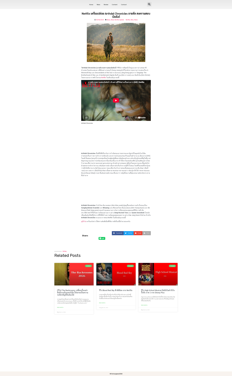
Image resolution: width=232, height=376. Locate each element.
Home (91, 4)
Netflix (128, 20)
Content (114, 4)
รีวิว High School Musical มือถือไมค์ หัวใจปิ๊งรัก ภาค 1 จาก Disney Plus (158, 291)
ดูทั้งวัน (83, 221)
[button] (149, 4)
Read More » (60, 307)
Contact (124, 4)
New (132, 20)
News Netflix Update (117, 20)
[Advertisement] (116, 138)
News (98, 4)
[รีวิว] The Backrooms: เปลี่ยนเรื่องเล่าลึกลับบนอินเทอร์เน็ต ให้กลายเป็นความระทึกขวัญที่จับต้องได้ (72, 292)
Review (106, 4)
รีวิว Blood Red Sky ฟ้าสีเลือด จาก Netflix (115, 290)
